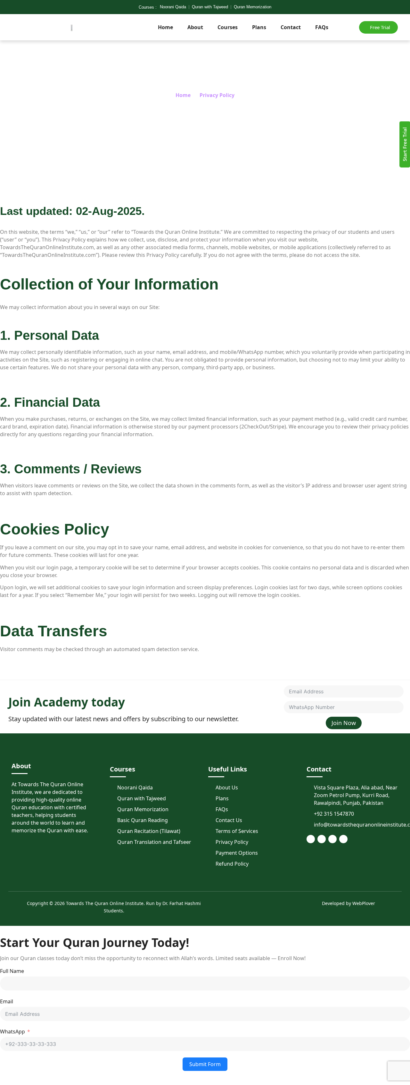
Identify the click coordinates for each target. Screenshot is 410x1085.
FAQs (321, 27)
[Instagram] (343, 839)
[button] (342, 26)
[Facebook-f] (311, 839)
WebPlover (363, 903)
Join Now (344, 723)
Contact (291, 27)
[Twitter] (321, 839)
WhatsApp (12, 1031)
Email (6, 1001)
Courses (227, 27)
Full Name (12, 971)
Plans (259, 27)
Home (165, 27)
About (195, 27)
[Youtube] (332, 839)
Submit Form (205, 1064)
